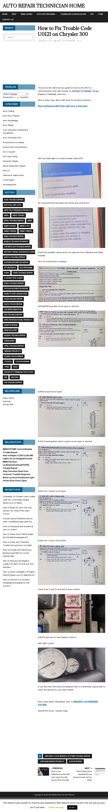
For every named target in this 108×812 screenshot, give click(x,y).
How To (6, 170)
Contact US (7, 19)
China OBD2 (8, 398)
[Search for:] (19, 37)
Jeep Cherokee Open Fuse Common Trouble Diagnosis (16, 473)
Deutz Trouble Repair (14, 257)
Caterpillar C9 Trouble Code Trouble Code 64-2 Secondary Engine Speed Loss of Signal (19, 499)
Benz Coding (18, 215)
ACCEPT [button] (72, 807)
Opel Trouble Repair (14, 346)
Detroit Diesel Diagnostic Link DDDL (21, 251)
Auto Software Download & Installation (15, 131)
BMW (30, 220)
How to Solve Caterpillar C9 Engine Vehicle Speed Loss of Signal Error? (19, 573)
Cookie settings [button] (56, 807)
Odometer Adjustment (13, 175)
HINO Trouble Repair (14, 283)
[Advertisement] (71, 65)
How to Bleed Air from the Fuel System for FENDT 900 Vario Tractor (17, 510)
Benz (6, 215)
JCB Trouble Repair (13, 314)
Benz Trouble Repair (14, 220)
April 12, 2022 (46, 40)
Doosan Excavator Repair (16, 262)
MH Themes (69, 794)
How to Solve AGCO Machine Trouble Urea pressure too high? (17, 543)
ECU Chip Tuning (10, 156)
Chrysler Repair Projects (52, 761)
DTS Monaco (10, 267)
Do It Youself (9, 151)
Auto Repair (70, 40)
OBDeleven (9, 340)
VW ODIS (14, 377)
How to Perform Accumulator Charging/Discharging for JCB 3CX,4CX (16, 582)
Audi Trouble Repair (13, 199)
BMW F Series (26, 231)
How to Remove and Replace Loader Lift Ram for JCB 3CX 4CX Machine (18, 564)
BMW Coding (26, 14)
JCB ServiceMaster (13, 309)
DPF (92, 14)
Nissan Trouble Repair (14, 335)
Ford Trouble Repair (23, 272)
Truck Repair (8, 179)
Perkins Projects (12, 351)
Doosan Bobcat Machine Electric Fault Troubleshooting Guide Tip (18, 520)
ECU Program (26, 267)
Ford (6, 272)
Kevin (58, 40)
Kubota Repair (11, 325)
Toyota (8, 361)
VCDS (15, 366)
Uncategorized (9, 184)
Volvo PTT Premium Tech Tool (18, 372)
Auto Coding (8, 111)
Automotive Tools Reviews (15, 147)
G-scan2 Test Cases (13, 278)
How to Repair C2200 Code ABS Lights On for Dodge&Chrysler (18, 457)
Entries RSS (8, 404)
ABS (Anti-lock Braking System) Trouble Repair (67, 756)
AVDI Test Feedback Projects (17, 210)
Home (4, 14)
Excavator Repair (10, 161)
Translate (24, 97)
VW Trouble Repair (13, 382)
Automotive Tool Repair (13, 142)
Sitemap (7, 401)
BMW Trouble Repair (13, 236)
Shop (14, 14)
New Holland (10, 330)
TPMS (100, 14)
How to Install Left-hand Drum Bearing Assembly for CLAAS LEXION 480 (17, 553)
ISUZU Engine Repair (13, 299)
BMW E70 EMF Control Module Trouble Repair (17, 451)
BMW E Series (10, 231)
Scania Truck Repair (13, 356)
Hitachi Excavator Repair (16, 288)
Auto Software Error (12, 137)
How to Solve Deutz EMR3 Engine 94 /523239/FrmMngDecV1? (18, 536)
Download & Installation (73, 14)
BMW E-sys (25, 226)
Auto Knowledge (10, 120)
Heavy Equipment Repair (14, 165)
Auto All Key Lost (13, 205)
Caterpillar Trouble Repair (17, 246)
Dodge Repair (75, 761)
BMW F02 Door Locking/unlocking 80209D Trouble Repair (16, 465)
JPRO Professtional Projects (18, 319)
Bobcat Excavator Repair (16, 241)
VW (5, 377)
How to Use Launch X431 (15, 293)
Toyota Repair (22, 361)
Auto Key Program (46, 14)
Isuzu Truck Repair (13, 304)
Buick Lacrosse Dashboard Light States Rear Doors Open (18, 479)
